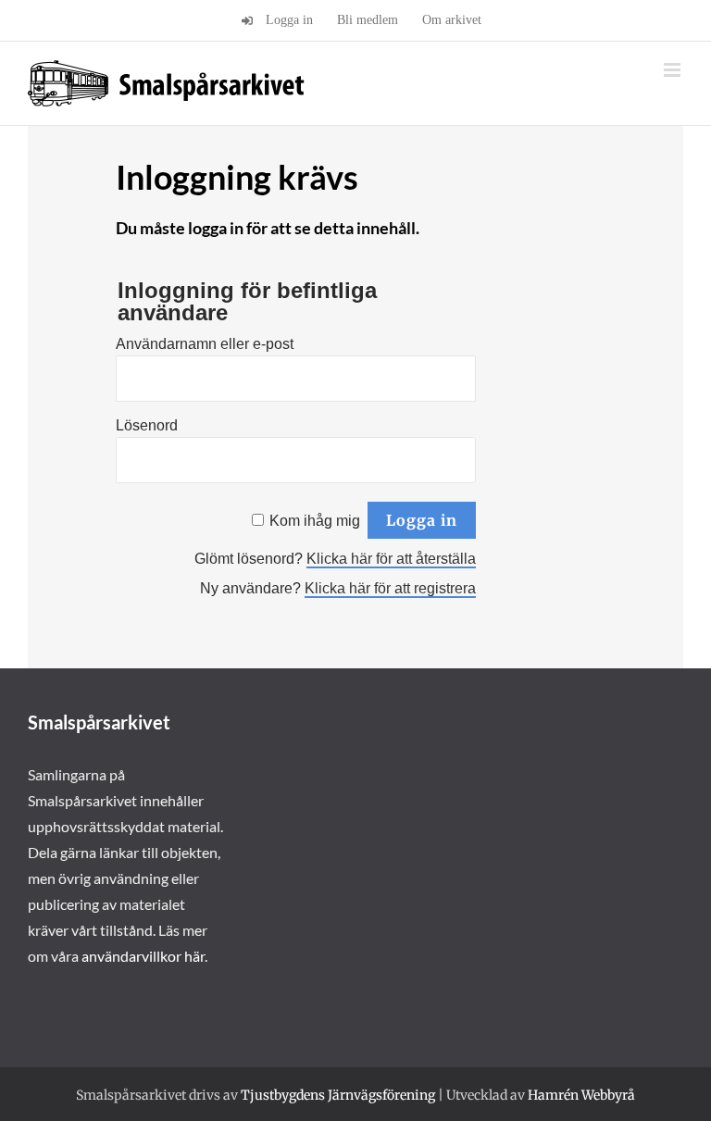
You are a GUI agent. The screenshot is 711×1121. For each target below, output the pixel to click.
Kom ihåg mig (314, 521)
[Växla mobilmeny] (673, 70)
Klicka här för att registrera (390, 588)
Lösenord (147, 425)
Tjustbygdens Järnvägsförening (338, 1095)
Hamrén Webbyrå (581, 1095)
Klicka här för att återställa (391, 559)
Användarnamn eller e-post (204, 344)
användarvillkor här (143, 956)
